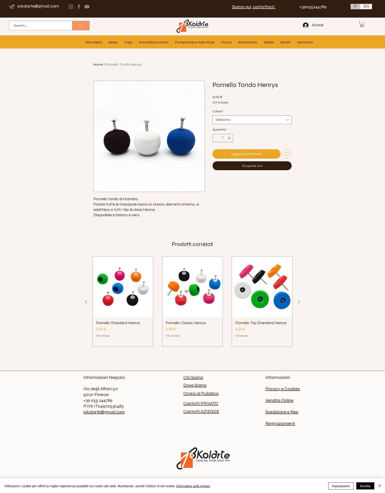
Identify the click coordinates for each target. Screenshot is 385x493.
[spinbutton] (223, 138)
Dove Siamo (195, 385)
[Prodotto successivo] (299, 301)
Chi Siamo (193, 377)
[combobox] (252, 119)
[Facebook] (79, 7)
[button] (362, 24)
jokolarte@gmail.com (38, 6)
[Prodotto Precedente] (86, 301)
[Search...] (80, 25)
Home (98, 64)
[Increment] (229, 138)
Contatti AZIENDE (201, 411)
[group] (192, 301)
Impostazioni (341, 486)
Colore (218, 111)
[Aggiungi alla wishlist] (287, 154)
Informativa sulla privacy (193, 486)
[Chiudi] (379, 485)
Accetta (365, 486)
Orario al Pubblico (201, 393)
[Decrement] (216, 138)
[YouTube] (87, 7)
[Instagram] (71, 7)
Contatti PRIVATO (200, 403)
